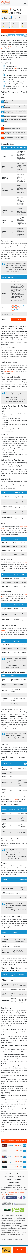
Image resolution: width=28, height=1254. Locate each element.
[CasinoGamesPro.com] (5, 3)
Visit (14, 31)
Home (2, 8)
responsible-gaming (9, 371)
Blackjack (22, 1192)
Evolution (3, 49)
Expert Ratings (20, 35)
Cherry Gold (10, 1145)
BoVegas (10, 1162)
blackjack (3, 630)
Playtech (10, 47)
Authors (9, 1179)
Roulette (12, 1194)
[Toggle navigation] (25, 2)
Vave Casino (10, 1167)
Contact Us (21, 1176)
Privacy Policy (17, 1179)
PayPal (16, 799)
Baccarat (16, 1192)
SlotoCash (10, 1156)
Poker (6, 1194)
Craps (2, 1194)
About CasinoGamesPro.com (14, 1174)
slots (15, 68)
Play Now (19, 319)
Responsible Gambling (14, 1185)
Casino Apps (8, 8)
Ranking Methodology (10, 1176)
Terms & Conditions (14, 1182)
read (24, 1145)
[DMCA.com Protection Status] (18, 1209)
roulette (24, 562)
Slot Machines (10, 1192)
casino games (20, 1191)
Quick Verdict (11, 35)
